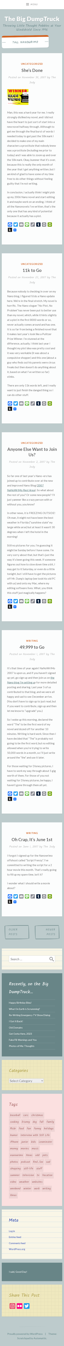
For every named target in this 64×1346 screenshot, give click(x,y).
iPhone (14, 1142)
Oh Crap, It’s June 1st (32, 839)
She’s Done (32, 70)
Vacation (47, 1175)
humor (14, 1135)
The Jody (49, 846)
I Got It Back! (16, 1021)
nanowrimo (16, 1155)
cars (25, 1115)
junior (24, 1142)
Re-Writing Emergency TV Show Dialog (29, 1015)
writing (32, 640)
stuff (39, 1169)
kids (33, 1142)
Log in (12, 1231)
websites (37, 1182)
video (13, 1182)
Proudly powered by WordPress (25, 1333)
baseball (15, 1115)
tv (38, 1175)
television (28, 1175)
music (35, 1149)
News (29, 1155)
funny (37, 1129)
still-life (28, 1169)
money (14, 1149)
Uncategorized (32, 63)
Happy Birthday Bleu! (20, 1002)
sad (48, 1162)
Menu (34, 4)
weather (24, 1182)
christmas (37, 1115)
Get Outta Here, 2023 (20, 1033)
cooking (14, 1122)
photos (14, 1162)
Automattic (40, 1338)
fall (42, 1122)
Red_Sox (38, 1162)
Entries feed (15, 1237)
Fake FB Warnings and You (23, 1039)
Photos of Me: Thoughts (21, 1046)
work (36, 1189)
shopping (15, 1169)
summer (15, 1175)
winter (27, 1189)
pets (45, 1155)
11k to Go (32, 270)
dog (35, 1122)
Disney (26, 1122)
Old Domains (16, 1027)
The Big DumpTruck (32, 18)
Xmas (13, 1195)
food (21, 1129)
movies (25, 1149)
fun (29, 1129)
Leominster (45, 1142)
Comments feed (17, 1243)
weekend (15, 1189)
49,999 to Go (32, 647)
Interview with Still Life (35, 1135)
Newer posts (50, 932)
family (50, 1122)
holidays (49, 1129)
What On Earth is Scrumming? (24, 1009)
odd (37, 1155)
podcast (25, 1162)
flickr (13, 1129)
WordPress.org (17, 1249)
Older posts (13, 932)
